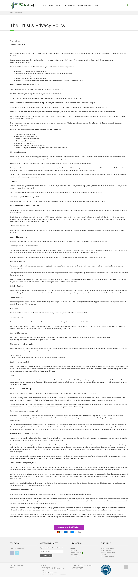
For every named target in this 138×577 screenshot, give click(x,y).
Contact (58, 5)
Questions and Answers (107, 548)
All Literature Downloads (107, 556)
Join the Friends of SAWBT (108, 552)
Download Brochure (76, 557)
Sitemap (12, 567)
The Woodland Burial (85, 5)
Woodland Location (76, 552)
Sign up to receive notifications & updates (51, 548)
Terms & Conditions (106, 550)
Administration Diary (15, 568)
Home (44, 5)
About (51, 5)
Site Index (103, 554)
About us (73, 548)
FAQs (96, 5)
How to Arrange (70, 5)
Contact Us (74, 550)
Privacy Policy (19, 12)
